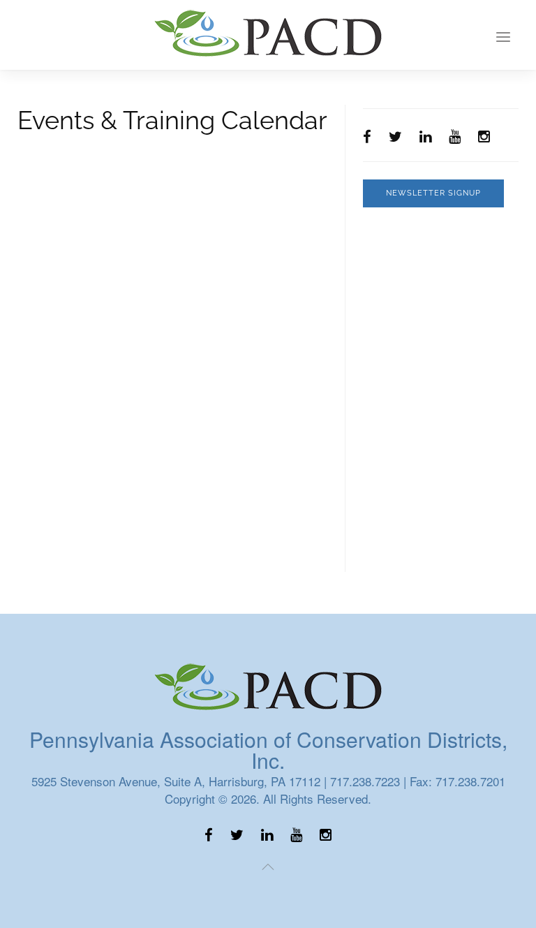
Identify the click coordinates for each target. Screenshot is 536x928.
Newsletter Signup (433, 193)
